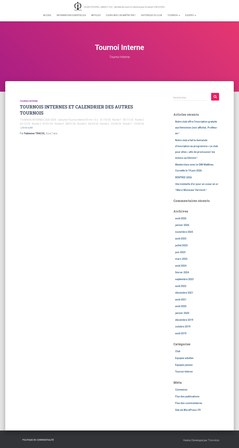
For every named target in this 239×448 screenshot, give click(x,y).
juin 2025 (180, 252)
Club (177, 351)
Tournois (172, 15)
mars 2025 (181, 258)
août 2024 (180, 265)
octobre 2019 (182, 326)
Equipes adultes (184, 358)
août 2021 (180, 299)
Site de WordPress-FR (188, 410)
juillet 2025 (181, 245)
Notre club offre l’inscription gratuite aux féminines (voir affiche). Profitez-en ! (196, 127)
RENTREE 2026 (183, 177)
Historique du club (151, 15)
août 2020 (180, 306)
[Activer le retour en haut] (232, 441)
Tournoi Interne (29, 101)
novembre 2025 (184, 231)
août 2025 (180, 238)
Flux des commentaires (188, 403)
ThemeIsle (213, 440)
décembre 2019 (184, 319)
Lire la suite (27, 127)
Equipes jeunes (184, 365)
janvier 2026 (182, 225)
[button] (179, 15)
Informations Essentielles (71, 15)
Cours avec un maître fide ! (121, 15)
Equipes (189, 15)
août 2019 (180, 333)
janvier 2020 (182, 313)
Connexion (181, 389)
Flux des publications (187, 396)
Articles (96, 15)
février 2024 (182, 272)
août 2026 (180, 218)
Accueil (47, 15)
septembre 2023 (184, 279)
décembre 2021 (184, 292)
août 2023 (180, 286)
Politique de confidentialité (38, 440)
